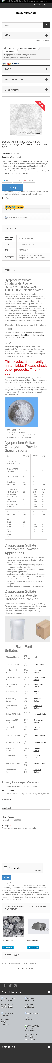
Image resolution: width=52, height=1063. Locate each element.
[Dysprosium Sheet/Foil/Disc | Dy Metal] (38, 926)
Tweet (7, 180)
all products (15, 335)
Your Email (7, 808)
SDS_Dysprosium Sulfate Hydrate (19, 963)
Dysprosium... (8, 941)
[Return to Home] (4, 48)
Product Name (8, 790)
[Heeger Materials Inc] (26, 13)
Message (6, 826)
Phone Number (8, 817)
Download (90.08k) (26, 968)
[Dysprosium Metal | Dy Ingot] (13, 926)
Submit (6, 877)
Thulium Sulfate (40, 742)
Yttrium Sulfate (39, 764)
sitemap (46, 41)
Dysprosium (20, 337)
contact (37, 41)
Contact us (38, 5)
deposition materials (28, 335)
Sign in (46, 5)
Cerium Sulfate (39, 664)
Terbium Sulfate (40, 714)
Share (17, 180)
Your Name (7, 799)
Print (8, 198)
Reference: (6, 153)
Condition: (6, 157)
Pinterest (29, 180)
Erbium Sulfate (39, 735)
